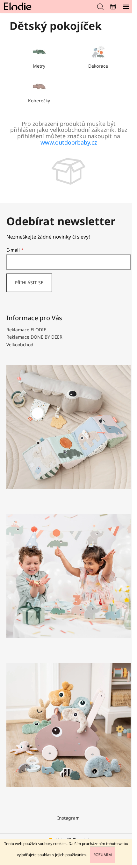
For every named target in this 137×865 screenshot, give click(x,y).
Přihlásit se (29, 283)
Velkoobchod (19, 344)
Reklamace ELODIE (26, 330)
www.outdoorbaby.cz (68, 142)
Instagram (68, 818)
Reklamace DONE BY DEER (34, 337)
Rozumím (102, 854)
